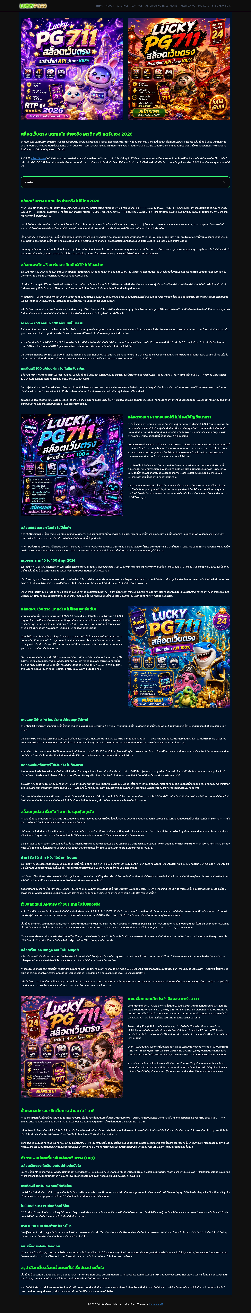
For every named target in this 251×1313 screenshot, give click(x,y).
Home (99, 6)
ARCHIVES (123, 6)
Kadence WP (156, 1304)
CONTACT (136, 6)
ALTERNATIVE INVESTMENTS (161, 6)
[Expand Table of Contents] (224, 182)
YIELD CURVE (187, 6)
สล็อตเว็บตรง (38, 158)
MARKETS (203, 6)
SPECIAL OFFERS (221, 6)
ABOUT (110, 6)
